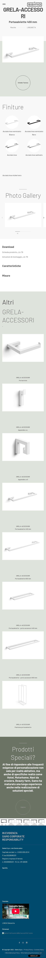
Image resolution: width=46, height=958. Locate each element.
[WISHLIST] (41, 953)
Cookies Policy (39, 950)
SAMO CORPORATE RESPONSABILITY (13, 838)
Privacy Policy (28, 950)
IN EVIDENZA (10, 833)
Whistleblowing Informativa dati (31, 953)
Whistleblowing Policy (12, 953)
